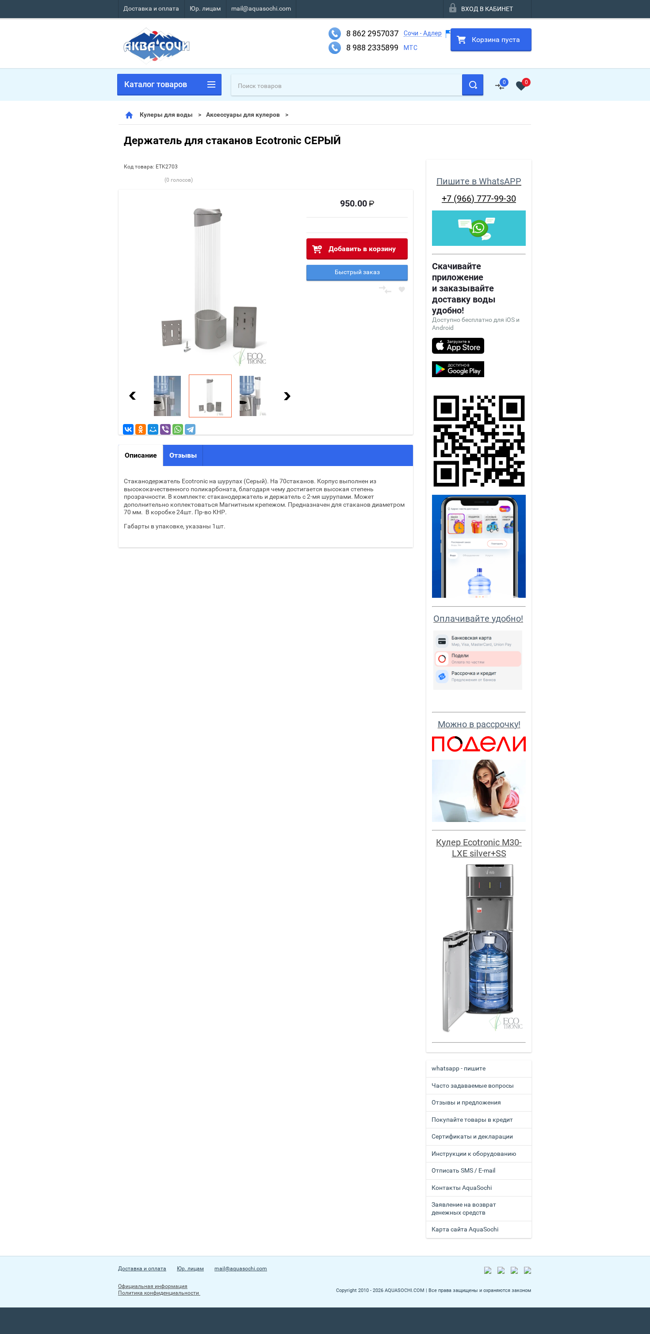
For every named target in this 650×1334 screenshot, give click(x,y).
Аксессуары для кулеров (243, 114)
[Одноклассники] (140, 429)
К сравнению (385, 290)
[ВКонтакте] (128, 429)
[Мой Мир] (153, 429)
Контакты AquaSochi (462, 1187)
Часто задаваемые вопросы (473, 1085)
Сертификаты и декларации (472, 1136)
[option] (210, 281)
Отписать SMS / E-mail (463, 1170)
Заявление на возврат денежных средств (464, 1208)
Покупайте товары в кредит (472, 1119)
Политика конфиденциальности (159, 1293)
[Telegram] (190, 429)
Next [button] (287, 396)
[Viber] (165, 429)
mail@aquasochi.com (261, 8)
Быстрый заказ (357, 271)
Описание (141, 455)
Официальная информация (152, 1286)
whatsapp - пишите (459, 1068)
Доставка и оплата (151, 8)
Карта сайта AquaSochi (465, 1229)
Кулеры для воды (166, 114)
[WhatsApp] (177, 429)
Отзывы (183, 455)
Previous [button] (132, 396)
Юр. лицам (205, 8)
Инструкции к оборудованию (474, 1153)
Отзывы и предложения (466, 1102)
